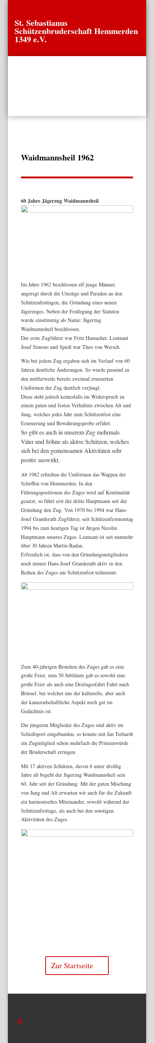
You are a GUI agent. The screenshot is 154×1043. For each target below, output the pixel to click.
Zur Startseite (72, 965)
